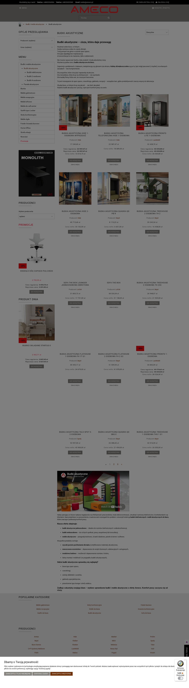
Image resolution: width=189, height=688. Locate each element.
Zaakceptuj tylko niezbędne (18, 673)
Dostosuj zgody (41, 673)
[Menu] (184, 660)
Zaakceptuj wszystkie (61, 673)
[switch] (180, 678)
